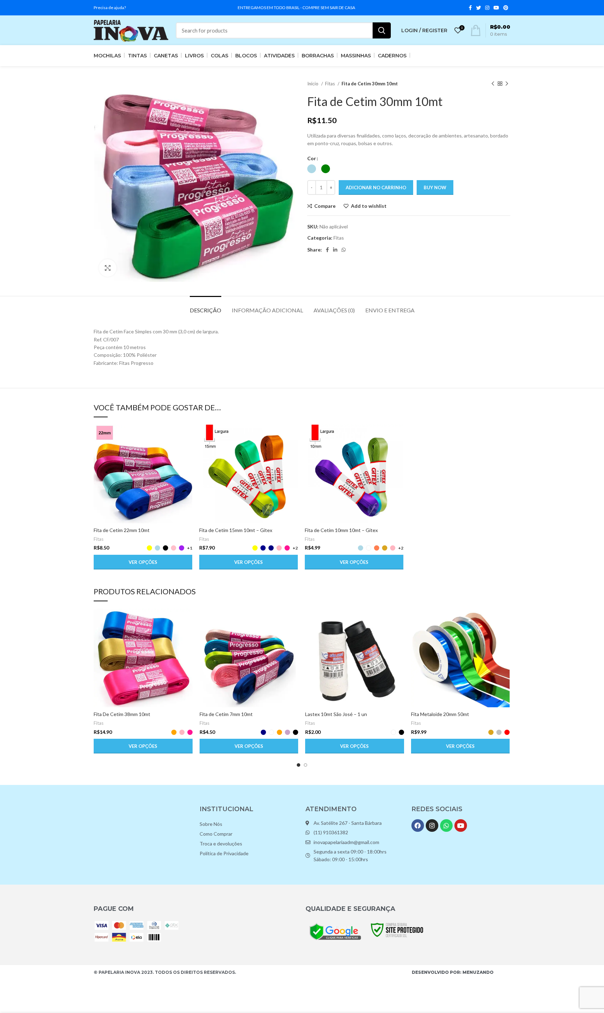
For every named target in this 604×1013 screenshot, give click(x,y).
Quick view (187, 452)
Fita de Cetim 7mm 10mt (226, 714)
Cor (311, 158)
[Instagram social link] (487, 7)
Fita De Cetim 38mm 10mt (122, 714)
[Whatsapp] (446, 825)
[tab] (205, 306)
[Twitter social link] (478, 7)
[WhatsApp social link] (343, 249)
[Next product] (506, 83)
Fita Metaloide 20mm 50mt (440, 714)
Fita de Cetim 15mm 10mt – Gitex (235, 530)
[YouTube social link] (496, 7)
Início (313, 83)
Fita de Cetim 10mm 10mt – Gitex (341, 530)
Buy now (435, 187)
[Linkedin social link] (335, 249)
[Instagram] (432, 825)
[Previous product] (492, 83)
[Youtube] (460, 825)
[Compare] (187, 436)
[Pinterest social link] (505, 7)
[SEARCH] (382, 30)
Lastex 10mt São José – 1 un (336, 714)
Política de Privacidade (224, 853)
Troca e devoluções (221, 843)
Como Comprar (216, 834)
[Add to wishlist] (187, 467)
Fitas (330, 83)
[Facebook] (417, 825)
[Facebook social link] (470, 7)
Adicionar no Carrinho (376, 187)
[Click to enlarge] (107, 268)
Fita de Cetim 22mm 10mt (122, 530)
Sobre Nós (211, 824)
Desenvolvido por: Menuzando (453, 972)
